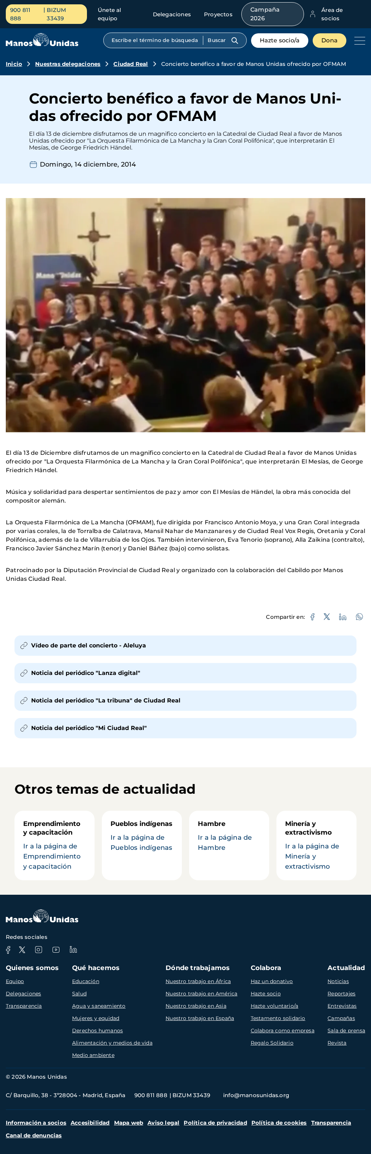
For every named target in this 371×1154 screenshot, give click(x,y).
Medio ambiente (93, 1055)
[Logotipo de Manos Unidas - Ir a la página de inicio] (42, 44)
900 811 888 (20, 14)
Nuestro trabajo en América (201, 993)
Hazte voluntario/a (275, 1006)
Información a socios (36, 1122)
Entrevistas (342, 1006)
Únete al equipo (109, 14)
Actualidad (346, 968)
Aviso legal (163, 1122)
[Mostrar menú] (358, 40)
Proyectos (218, 14)
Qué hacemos (96, 968)
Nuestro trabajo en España (200, 1018)
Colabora (266, 968)
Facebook (8, 950)
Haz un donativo (272, 981)
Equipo (15, 981)
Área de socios (332, 14)
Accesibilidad (90, 1122)
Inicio (14, 63)
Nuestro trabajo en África (198, 981)
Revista (337, 1043)
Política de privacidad (215, 1122)
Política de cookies (279, 1122)
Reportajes (341, 993)
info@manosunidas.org (256, 1095)
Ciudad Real (130, 63)
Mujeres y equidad (95, 1018)
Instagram (38, 949)
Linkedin (73, 949)
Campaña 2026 (265, 14)
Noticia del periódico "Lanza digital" (85, 673)
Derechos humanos (97, 1030)
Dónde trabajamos (198, 968)
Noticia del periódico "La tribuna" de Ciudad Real (105, 700)
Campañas (341, 1018)
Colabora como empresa (282, 1030)
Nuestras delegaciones (67, 63)
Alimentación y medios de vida (112, 1043)
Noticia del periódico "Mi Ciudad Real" (89, 728)
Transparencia (24, 1006)
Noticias (338, 981)
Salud (79, 993)
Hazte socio (266, 993)
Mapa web (128, 1122)
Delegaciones (172, 14)
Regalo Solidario (272, 1043)
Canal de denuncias (34, 1135)
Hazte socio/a (280, 40)
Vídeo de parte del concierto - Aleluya (88, 645)
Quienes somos (32, 968)
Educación (85, 981)
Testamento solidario (278, 1018)
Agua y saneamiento (99, 1006)
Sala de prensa (346, 1030)
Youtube (55, 949)
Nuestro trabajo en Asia (196, 1006)
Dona (329, 40)
